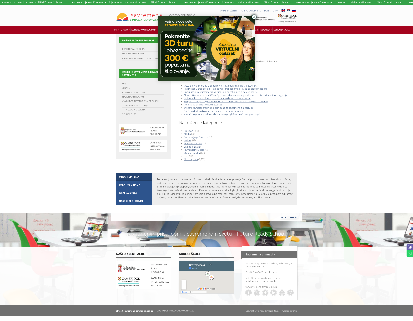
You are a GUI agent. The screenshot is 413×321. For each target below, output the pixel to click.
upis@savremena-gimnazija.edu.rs (262, 281)
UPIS (124, 83)
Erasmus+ (189, 130)
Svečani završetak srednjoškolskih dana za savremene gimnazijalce (218, 107)
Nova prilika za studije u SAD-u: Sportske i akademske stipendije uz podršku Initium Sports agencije (235, 95)
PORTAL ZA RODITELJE (251, 10)
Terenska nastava (193, 143)
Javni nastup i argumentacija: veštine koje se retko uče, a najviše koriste (221, 91)
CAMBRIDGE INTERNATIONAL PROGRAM (140, 58)
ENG (283, 10)
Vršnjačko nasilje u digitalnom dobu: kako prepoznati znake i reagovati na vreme (226, 101)
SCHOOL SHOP (129, 114)
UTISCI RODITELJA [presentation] (129, 176)
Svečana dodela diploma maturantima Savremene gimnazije (215, 111)
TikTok (265, 293)
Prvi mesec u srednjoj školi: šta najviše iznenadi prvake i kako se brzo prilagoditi (225, 88)
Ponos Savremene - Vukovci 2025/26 (203, 104)
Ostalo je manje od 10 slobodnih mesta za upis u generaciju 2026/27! (220, 85)
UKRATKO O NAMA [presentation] (129, 184)
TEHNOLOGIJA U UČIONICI (134, 109)
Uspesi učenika (192, 153)
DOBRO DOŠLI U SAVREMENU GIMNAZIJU (175, 310)
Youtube (282, 293)
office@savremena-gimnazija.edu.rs (263, 278)
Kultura (187, 140)
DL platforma (271, 10)
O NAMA (126, 88)
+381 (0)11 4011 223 (255, 266)
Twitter (257, 293)
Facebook (248, 293)
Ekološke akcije (192, 146)
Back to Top (287, 217)
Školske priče (191, 159)
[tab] (134, 177)
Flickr (290, 293)
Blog (186, 156)
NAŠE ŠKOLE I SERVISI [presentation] (131, 200)
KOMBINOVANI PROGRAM (134, 49)
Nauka (187, 133)
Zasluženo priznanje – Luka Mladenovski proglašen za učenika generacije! (222, 114)
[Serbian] (288, 11)
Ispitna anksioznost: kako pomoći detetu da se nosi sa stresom (217, 98)
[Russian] (294, 11)
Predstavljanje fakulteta (196, 137)
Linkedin (274, 293)
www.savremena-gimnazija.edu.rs (261, 286)
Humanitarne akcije (194, 149)
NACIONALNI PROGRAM (133, 53)
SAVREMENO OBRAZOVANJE (135, 105)
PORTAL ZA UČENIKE (228, 10)
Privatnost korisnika (289, 311)
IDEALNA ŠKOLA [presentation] (128, 192)
